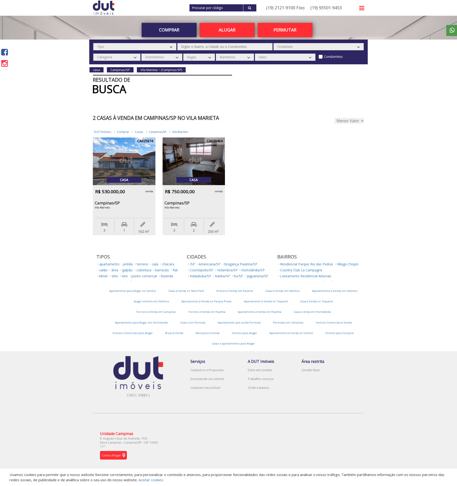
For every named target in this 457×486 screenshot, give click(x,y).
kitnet (103, 276)
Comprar (123, 132)
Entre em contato (260, 370)
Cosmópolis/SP (201, 270)
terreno (142, 264)
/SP (192, 264)
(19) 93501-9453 (326, 7)
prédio (128, 264)
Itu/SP (238, 276)
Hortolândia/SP (253, 270)
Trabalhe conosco (261, 379)
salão (103, 270)
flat (175, 270)
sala (155, 264)
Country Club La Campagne (301, 270)
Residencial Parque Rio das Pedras (306, 264)
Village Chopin (347, 264)
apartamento (109, 264)
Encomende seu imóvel (207, 379)
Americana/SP (209, 264)
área (114, 270)
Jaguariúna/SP (257, 276)
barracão (162, 270)
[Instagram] (4, 63)
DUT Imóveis (102, 132)
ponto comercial (144, 276)
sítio (115, 276)
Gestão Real (310, 370)
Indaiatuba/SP (200, 276)
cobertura (143, 270)
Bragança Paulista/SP (240, 264)
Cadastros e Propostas (207, 370)
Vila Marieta (180, 132)
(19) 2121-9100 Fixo (285, 7)
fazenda (167, 276)
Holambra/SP (227, 270)
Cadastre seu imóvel (205, 387)
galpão (127, 270)
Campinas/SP (157, 132)
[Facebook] (4, 52)
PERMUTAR (284, 30)
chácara (168, 264)
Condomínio (333, 57)
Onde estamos (258, 387)
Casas (139, 132)
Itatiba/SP (222, 276)
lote (125, 276)
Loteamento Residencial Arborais (305, 276)
